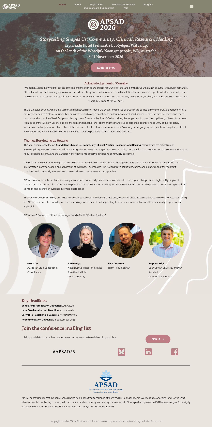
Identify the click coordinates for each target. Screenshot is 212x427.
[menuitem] (62, 4)
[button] (191, 6)
